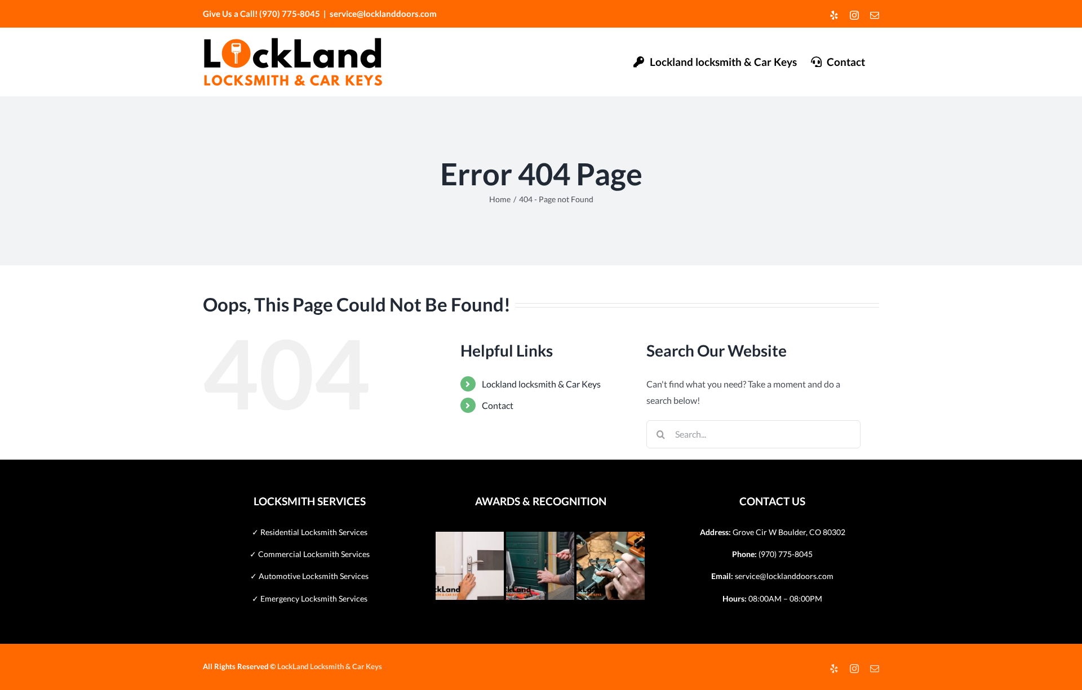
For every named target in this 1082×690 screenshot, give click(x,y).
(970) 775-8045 (786, 554)
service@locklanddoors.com (383, 13)
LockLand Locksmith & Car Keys (329, 666)
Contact (497, 405)
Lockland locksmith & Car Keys (541, 384)
